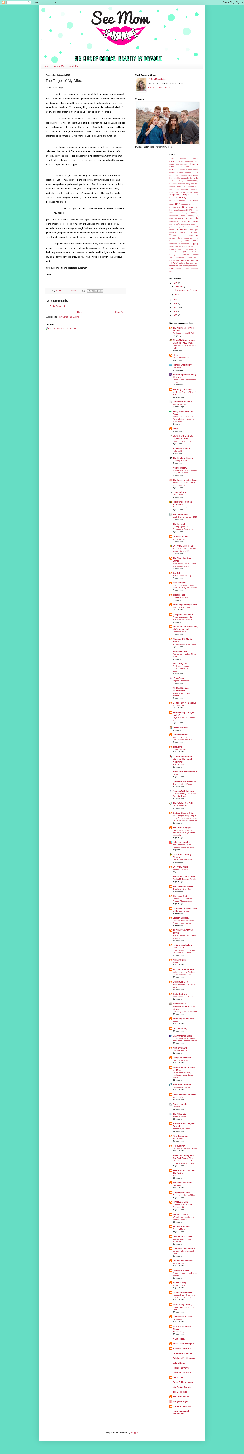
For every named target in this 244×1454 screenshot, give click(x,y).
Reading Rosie (180, 651)
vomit (187, 269)
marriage (194, 213)
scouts (195, 241)
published (173, 232)
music (187, 224)
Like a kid (177, 1185)
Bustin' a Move (179, 1229)
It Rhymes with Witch (183, 614)
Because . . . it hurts (181, 507)
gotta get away (177, 192)
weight (171, 271)
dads (185, 175)
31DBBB (172, 158)
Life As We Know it (182, 1387)
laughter (184, 204)
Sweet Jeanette (180, 727)
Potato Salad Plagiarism (182, 860)
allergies (183, 158)
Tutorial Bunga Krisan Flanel (184, 644)
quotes (180, 232)
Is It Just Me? (179, 1146)
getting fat (186, 189)
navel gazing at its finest (184, 1094)
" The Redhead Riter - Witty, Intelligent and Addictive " (183, 759)
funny (179, 189)
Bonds (175, 1176)
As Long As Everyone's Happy (185, 1148)
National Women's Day (182, 576)
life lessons (187, 207)
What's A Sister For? (181, 358)
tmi (197, 266)
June (177, 295)
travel (171, 268)
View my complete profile (159, 87)
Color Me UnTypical (182, 1372)
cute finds (179, 175)
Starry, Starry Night (180, 749)
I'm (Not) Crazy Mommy (184, 1248)
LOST (188, 210)
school (188, 241)
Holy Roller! (177, 367)
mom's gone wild (190, 218)
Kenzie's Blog (179, 1283)
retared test (183, 235)
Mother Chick (179, 960)
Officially (176, 1107)
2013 (175, 300)
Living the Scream (181, 1270)
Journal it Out (178, 705)
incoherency (181, 200)
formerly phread (180, 536)
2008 (175, 315)
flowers (172, 186)
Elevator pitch (180, 181)
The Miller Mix (179, 1114)
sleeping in (179, 246)
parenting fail (181, 229)
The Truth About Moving (182, 784)
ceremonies (194, 167)
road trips (193, 235)
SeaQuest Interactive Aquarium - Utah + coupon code (183, 668)
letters (179, 207)
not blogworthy (179, 227)
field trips (194, 184)
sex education (183, 244)
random (186, 232)
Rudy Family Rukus (182, 1058)
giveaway (194, 189)
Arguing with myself (181, 681)
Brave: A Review (179, 1117)
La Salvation (178, 495)
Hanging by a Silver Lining (185, 908)
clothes (189, 170)
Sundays (184, 249)
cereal (186, 167)
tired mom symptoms (187, 266)
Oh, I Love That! (180, 896)
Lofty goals (173, 210)
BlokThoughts (179, 583)
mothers (187, 221)
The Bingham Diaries (183, 458)
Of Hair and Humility (181, 911)
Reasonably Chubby (182, 1304)
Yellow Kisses (179, 1363)
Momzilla (172, 221)
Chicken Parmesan (180, 1060)
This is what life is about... (185, 876)
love (192, 210)
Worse (175, 962)
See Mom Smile (158, 79)
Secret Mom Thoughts (183, 1344)
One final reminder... (181, 1050)
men (179, 218)
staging (190, 246)
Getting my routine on (181, 1087)
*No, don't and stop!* (182, 1183)
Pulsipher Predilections (184, 1358)
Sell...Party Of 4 (180, 664)
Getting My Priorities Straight (184, 879)
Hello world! (177, 451)
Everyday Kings (180, 867)
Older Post (119, 312)
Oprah (171, 230)
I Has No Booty (180, 1028)
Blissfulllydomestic (182, 164)
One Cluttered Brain (182, 1036)
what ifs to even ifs (180, 869)
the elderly (189, 257)
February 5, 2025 (180, 461)
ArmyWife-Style (180, 1401)
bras (176, 167)
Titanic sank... (178, 1139)
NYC (196, 227)
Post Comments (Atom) (68, 317)
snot (185, 246)
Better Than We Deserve (184, 703)
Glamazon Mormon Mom (184, 781)
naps (193, 224)
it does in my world (182, 1406)
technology (194, 252)
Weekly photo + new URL (183, 996)
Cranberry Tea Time (182, 402)
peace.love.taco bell (182, 1236)
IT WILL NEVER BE (181, 597)
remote (175, 235)
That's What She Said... (183, 803)
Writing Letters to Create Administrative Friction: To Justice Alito (183, 419)
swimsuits (173, 252)
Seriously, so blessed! (183, 1019)
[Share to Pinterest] (101, 291)
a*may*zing (178, 678)
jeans (171, 204)
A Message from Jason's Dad (185, 1012)
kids (177, 204)
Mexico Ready (179, 1263)
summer (178, 249)
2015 (175, 283)
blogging (194, 164)
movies (195, 221)
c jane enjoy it (179, 492)
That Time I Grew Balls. (182, 889)
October (178, 287)
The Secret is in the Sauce (185, 480)
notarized (190, 227)
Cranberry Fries (180, 735)
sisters (171, 246)
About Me (59, 66)
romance (173, 238)
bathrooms (189, 161)
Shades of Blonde (181, 1226)
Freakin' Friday (181, 186)
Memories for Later (182, 1085)
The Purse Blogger (182, 828)
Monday (180, 221)
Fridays (191, 186)
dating (191, 175)
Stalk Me (74, 66)
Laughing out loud (181, 1192)
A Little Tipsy (179, 1339)
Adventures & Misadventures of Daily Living (184, 1006)
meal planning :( (189, 216)
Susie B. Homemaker (183, 1382)
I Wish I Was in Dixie (182, 1317)
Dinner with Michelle (182, 1292)
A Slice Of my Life (181, 448)
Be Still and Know (180, 806)
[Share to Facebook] (98, 291)
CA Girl (176, 573)
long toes (182, 210)
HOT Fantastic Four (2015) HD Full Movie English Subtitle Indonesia (185, 832)
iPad (189, 200)
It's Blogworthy (180, 468)
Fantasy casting (180, 1104)
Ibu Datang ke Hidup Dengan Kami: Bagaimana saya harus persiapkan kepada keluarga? (185, 818)
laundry (191, 204)
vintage (176, 1021)
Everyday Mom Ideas (183, 546)
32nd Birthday (178, 1332)
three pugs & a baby (182, 1353)
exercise (181, 184)
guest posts (192, 192)
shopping (194, 243)
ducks (171, 181)
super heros (193, 249)
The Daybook (179, 524)
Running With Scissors (183, 791)
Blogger (134, 1433)
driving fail (194, 178)
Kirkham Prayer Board (182, 607)
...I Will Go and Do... (182, 1202)
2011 (175, 303)
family (188, 184)
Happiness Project (179, 195)
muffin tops (180, 224)
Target (183, 252)
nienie (176, 355)
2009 (175, 311)
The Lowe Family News (184, 886)
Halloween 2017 (179, 632)
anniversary (194, 158)
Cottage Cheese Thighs (184, 813)
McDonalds (173, 216)
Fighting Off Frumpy (182, 365)
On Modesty (178, 1097)
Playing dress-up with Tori (183, 333)
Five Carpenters (180, 1136)
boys (171, 167)
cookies (172, 172)
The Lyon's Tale (180, 514)
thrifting (182, 263)
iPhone (195, 200)
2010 (175, 307)
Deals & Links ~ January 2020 (185, 517)
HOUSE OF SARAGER (183, 969)
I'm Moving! (177, 1319)
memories (173, 218)
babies (180, 161)
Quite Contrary (180, 994)
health (196, 195)
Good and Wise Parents (182, 441)
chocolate (173, 169)
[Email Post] (83, 291)
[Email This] (88, 291)
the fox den (178, 1377)
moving (172, 224)
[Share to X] (95, 291)
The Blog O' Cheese (182, 389)
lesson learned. (179, 1285)
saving (179, 241)
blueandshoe (179, 595)
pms (196, 230)
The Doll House (180, 1392)
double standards (181, 178)
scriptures (173, 244)
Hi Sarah (176, 774)
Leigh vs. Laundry (181, 842)
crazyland (177, 747)
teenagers (173, 255)
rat (191, 232)
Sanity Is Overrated (182, 1348)
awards (172, 161)
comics (195, 170)
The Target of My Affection (185, 290)
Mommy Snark (180, 1048)
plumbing (191, 230)
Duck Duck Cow (180, 982)
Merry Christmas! (180, 404)
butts (181, 167)
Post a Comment (57, 306)
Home (46, 66)
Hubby (182, 197)
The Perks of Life (181, 1397)
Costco (180, 172)
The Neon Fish (179, 764)
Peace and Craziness (183, 1261)
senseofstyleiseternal (181, 1129)
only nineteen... (179, 539)
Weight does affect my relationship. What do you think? (183, 1075)
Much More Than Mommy (185, 772)
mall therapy (182, 213)
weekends (194, 269)
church (182, 170)
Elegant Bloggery (181, 918)
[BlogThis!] (92, 291)
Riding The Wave (181, 1368)
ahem (175, 429)
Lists (196, 207)
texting (181, 257)
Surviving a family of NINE (185, 605)
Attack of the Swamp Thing (184, 1195)
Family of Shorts (180, 1214)
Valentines (179, 269)
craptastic (189, 172)
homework (173, 198)
